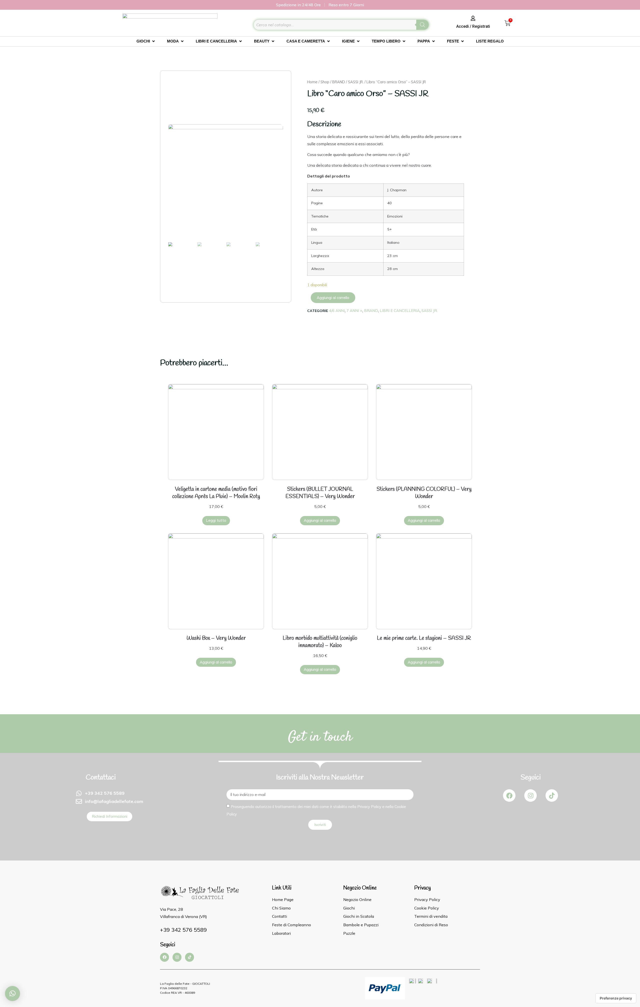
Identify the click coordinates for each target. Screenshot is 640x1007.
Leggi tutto (216, 520)
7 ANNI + (354, 310)
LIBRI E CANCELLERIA (400, 310)
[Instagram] (530, 795)
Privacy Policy (369, 806)
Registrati (481, 26)
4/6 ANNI (337, 310)
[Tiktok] (552, 795)
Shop (324, 82)
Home (312, 82)
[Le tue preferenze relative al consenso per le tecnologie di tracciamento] (616, 998)
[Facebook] (509, 795)
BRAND (338, 82)
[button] (12, 993)
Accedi (462, 26)
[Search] (422, 25)
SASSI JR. (356, 82)
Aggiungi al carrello (333, 297)
